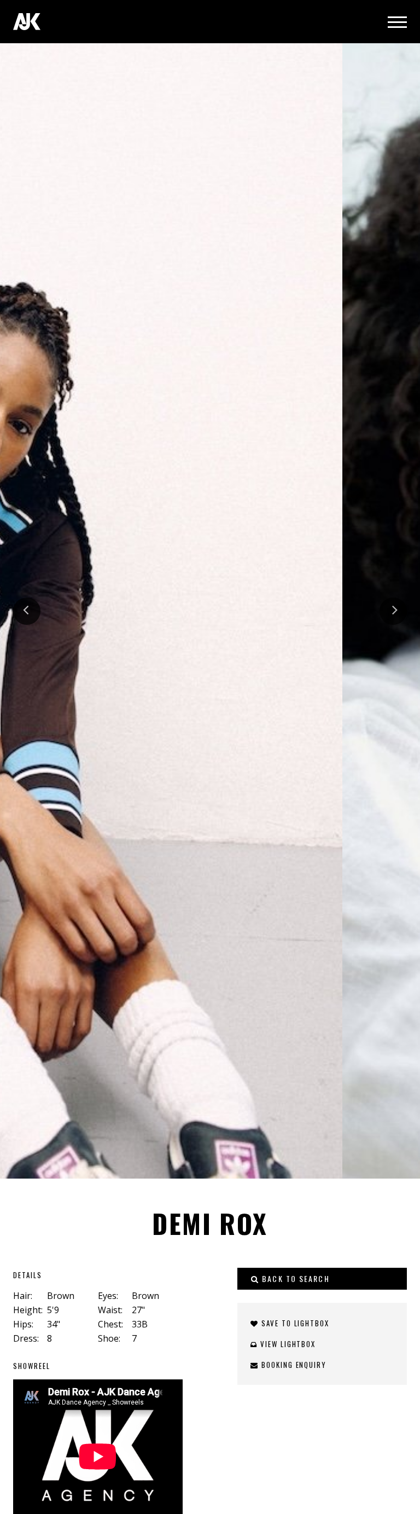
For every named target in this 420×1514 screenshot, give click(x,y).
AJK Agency (26, 21)
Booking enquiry (292, 1364)
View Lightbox (287, 1343)
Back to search (294, 1278)
